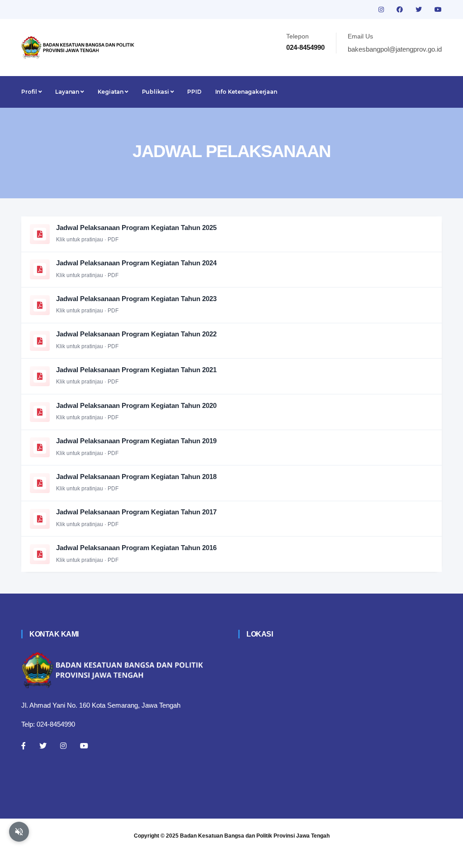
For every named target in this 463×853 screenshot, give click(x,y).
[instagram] (382, 9)
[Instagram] (63, 746)
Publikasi (156, 91)
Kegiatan (111, 91)
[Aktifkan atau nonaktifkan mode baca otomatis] (19, 832)
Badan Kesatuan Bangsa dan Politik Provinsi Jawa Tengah (255, 836)
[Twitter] (42, 746)
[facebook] (400, 9)
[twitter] (419, 9)
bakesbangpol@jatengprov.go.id (395, 49)
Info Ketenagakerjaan (246, 91)
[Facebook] (23, 746)
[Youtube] (84, 746)
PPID (194, 91)
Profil (29, 91)
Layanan (67, 91)
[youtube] (438, 9)
